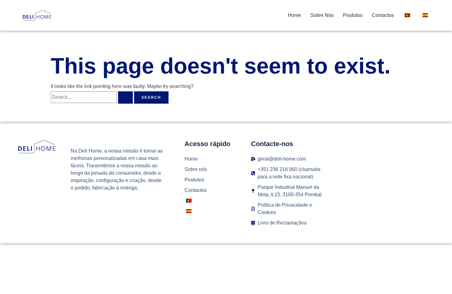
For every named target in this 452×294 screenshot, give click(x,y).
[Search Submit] (125, 97)
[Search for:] (92, 97)
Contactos (383, 15)
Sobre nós (322, 15)
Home (294, 15)
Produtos (353, 15)
